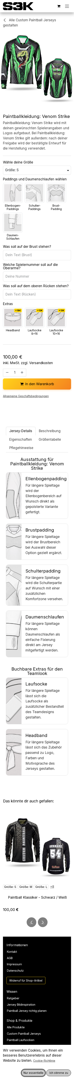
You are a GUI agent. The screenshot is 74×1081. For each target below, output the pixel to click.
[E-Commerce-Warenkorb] (59, 6)
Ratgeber (13, 998)
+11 (6, 886)
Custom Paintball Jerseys (24, 1033)
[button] (31, 922)
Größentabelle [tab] (50, 439)
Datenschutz (15, 970)
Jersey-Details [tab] (20, 431)
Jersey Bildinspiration (21, 1004)
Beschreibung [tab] (50, 431)
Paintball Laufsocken (20, 1040)
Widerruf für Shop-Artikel (25, 980)
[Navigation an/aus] (67, 6)
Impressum (14, 964)
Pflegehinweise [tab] (21, 448)
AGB (10, 958)
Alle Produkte (16, 1027)
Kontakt (12, 951)
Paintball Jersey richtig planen (27, 1010)
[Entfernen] (6, 372)
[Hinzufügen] (22, 372)
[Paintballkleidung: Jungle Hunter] (37, 848)
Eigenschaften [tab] (20, 439)
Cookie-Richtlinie (44, 1060)
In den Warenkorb (39, 384)
